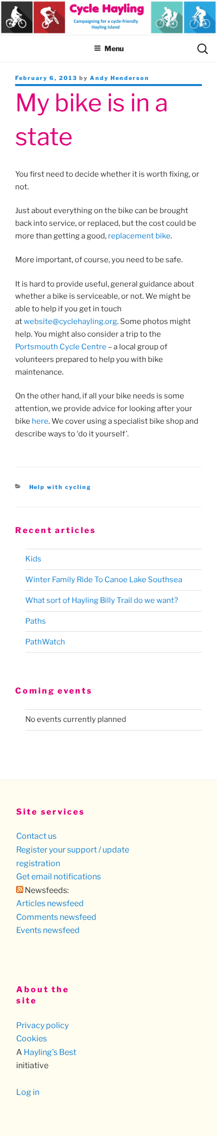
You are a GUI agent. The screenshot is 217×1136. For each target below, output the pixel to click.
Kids (33, 558)
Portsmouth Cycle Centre (60, 346)
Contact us (36, 836)
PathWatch (45, 641)
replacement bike (139, 235)
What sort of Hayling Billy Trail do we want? (101, 600)
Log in (27, 1092)
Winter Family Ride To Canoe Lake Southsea (103, 579)
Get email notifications (58, 876)
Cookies (31, 1038)
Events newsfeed (48, 930)
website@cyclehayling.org (70, 321)
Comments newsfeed (56, 917)
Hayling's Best (50, 1052)
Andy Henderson (119, 78)
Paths (35, 621)
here (40, 421)
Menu (114, 48)
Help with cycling (60, 487)
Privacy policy (42, 1025)
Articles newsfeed (50, 903)
